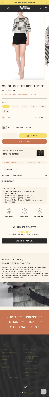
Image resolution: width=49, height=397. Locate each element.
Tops (4, 363)
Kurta (4, 349)
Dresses (5, 360)
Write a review (24, 241)
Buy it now (24, 141)
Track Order (29, 349)
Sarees (5, 371)
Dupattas (5, 374)
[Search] (8, 8)
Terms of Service (31, 372)
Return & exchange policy (12, 175)
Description (7, 170)
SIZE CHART (39, 118)
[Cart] (46, 8)
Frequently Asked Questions (31, 357)
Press (26, 376)
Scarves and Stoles (10, 378)
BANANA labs (29, 393)
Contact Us (29, 353)
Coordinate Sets (9, 353)
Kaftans (5, 356)
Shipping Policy (30, 365)
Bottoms (5, 367)
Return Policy (30, 361)
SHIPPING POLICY (8, 181)
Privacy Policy (30, 369)
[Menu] (3, 8)
